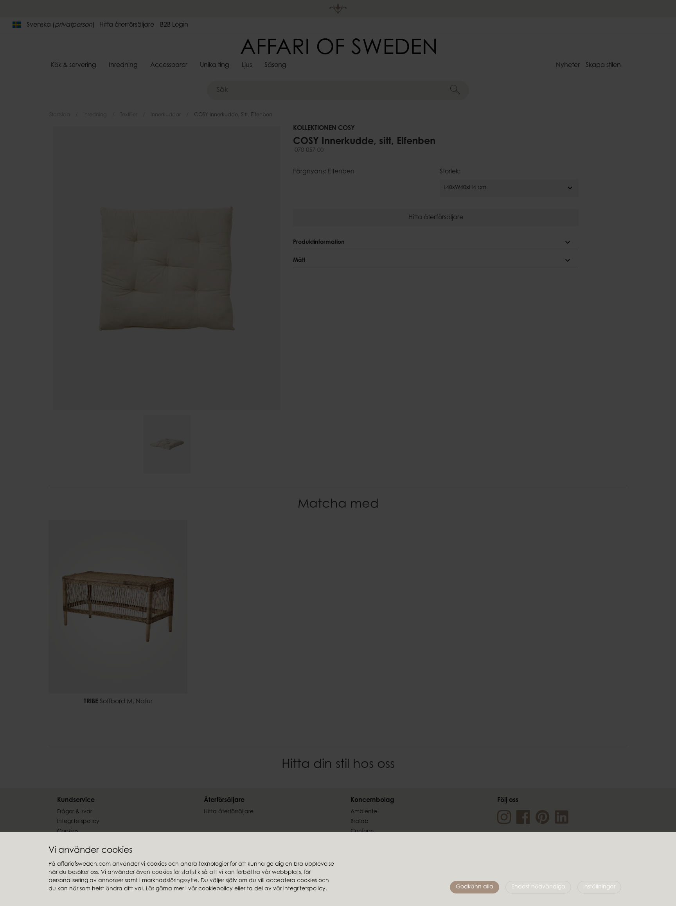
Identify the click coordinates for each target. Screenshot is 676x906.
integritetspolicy (304, 889)
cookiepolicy (215, 889)
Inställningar (599, 887)
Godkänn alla (474, 887)
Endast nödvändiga (538, 887)
